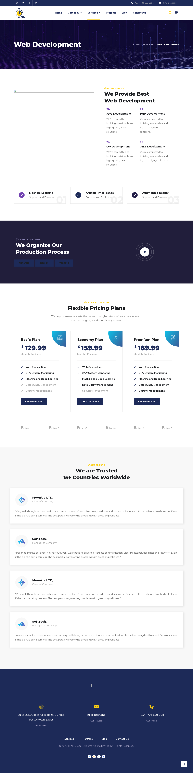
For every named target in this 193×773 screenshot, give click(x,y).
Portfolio (88, 739)
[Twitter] (23, 3)
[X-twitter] (99, 756)
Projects (111, 12)
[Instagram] (17, 3)
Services (92, 12)
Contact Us (139, 12)
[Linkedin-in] (36, 3)
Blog (124, 12)
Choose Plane (33, 401)
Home (58, 12)
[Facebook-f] (30, 3)
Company (73, 12)
